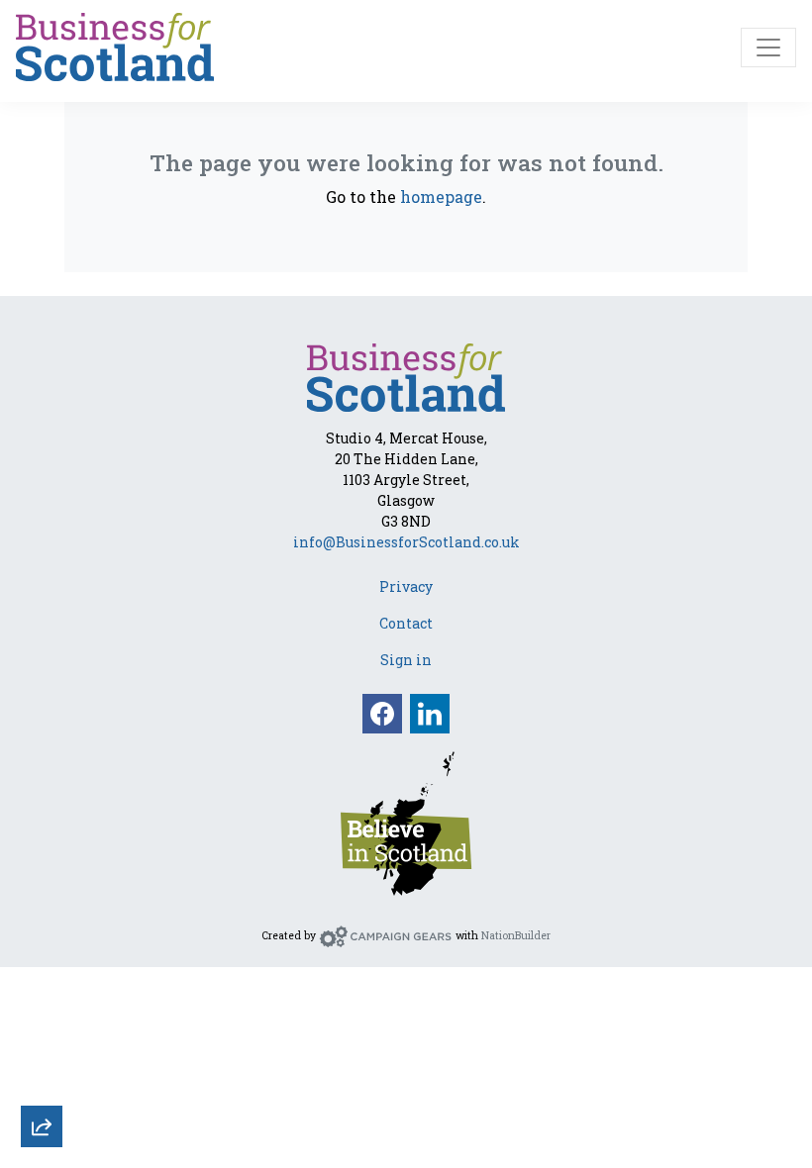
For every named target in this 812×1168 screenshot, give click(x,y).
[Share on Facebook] (41, 1025)
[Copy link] (41, 865)
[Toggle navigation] (768, 47)
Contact (406, 623)
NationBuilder (516, 935)
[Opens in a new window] (406, 821)
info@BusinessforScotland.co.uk (406, 542)
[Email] (41, 918)
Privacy (406, 586)
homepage (441, 196)
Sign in (406, 659)
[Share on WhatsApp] (41, 1079)
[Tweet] (41, 972)
